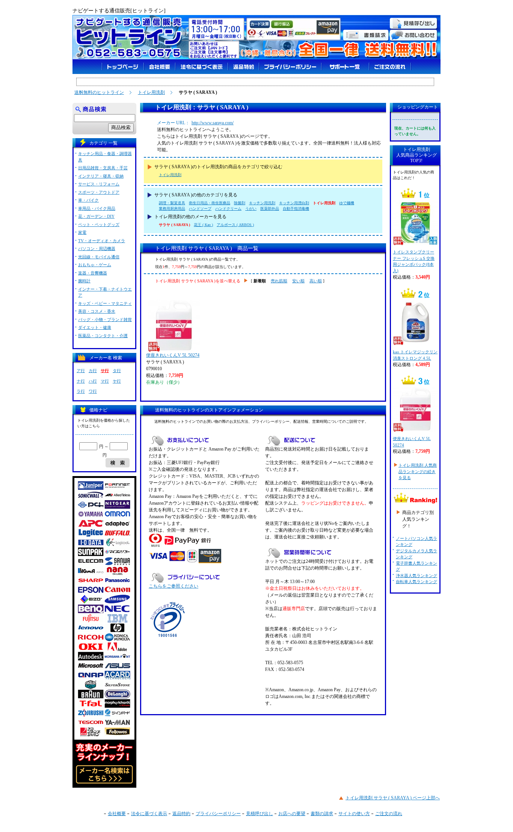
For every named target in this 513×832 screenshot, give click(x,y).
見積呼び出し (259, 813)
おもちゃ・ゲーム (94, 264)
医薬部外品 (269, 208)
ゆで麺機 (346, 203)
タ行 (117, 370)
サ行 (105, 370)
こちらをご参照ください (173, 586)
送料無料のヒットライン (99, 92)
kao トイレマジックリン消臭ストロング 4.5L (415, 355)
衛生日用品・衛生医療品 (209, 203)
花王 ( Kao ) (203, 225)
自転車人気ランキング (416, 581)
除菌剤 (239, 203)
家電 (82, 232)
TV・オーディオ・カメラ (101, 240)
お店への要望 (291, 813)
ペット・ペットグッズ (98, 224)
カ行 (93, 370)
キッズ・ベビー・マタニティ (105, 303)
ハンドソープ (200, 208)
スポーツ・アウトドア (98, 192)
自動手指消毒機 (296, 208)
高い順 (315, 281)
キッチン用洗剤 (262, 203)
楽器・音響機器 (92, 273)
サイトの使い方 (354, 813)
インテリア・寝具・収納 (101, 176)
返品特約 (181, 813)
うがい (250, 208)
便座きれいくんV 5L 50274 (172, 355)
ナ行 (81, 381)
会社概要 (117, 813)
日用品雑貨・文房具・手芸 (103, 168)
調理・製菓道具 (172, 203)
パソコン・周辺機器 (96, 248)
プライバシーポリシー (218, 813)
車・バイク (88, 200)
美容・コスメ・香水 (96, 311)
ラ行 (81, 391)
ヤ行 (117, 381)
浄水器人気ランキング (416, 575)
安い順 (298, 281)
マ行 (105, 381)
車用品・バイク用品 (96, 208)
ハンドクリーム (228, 208)
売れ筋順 (279, 281)
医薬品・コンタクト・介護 (103, 335)
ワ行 (93, 391)
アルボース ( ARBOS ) (235, 225)
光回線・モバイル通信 (98, 257)
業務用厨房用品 (172, 208)
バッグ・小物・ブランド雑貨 (105, 319)
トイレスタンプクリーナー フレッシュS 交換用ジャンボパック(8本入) (414, 261)
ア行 (81, 370)
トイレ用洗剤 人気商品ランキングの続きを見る (417, 471)
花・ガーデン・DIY (96, 216)
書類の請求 (322, 813)
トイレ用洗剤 (151, 92)
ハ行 (93, 381)
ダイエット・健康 (94, 327)
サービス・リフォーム (98, 184)
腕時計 (84, 281)
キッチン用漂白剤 (294, 203)
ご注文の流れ (388, 813)
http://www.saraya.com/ (213, 122)
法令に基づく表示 (149, 813)
